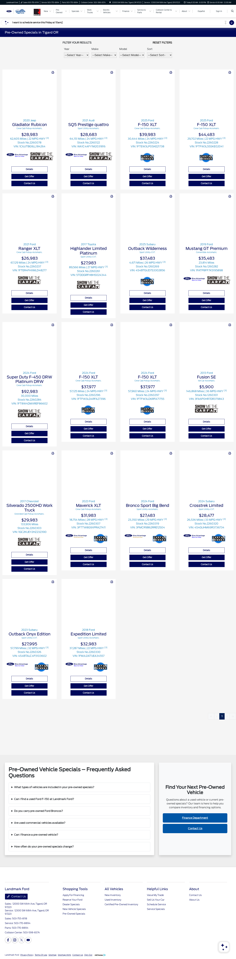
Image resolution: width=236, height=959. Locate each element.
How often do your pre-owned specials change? (44, 846)
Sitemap (52, 955)
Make (95, 49)
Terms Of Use (41, 955)
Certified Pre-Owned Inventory (121, 904)
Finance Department (195, 817)
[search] (232, 11)
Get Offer (29, 176)
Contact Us (29, 183)
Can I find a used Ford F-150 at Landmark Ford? (44, 799)
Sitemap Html (64, 955)
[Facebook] (8, 940)
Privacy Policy (26, 955)
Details (29, 169)
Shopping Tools (75, 889)
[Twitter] (21, 940)
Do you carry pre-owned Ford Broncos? (38, 810)
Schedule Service (156, 904)
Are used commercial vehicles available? (40, 822)
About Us (194, 899)
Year (66, 49)
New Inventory (113, 895)
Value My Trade (155, 895)
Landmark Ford (12, 955)
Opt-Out (88, 955)
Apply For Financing (73, 895)
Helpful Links (157, 889)
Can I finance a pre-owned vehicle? (36, 834)
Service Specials (156, 909)
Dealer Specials (71, 904)
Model (123, 49)
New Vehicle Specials (74, 909)
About (194, 889)
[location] (110, 2)
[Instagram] (15, 940)
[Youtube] (28, 940)
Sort (150, 49)
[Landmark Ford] (19, 11)
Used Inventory (113, 899)
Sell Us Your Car (155, 899)
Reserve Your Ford (72, 899)
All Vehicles (114, 889)
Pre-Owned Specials (74, 913)
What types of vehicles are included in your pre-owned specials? (54, 787)
